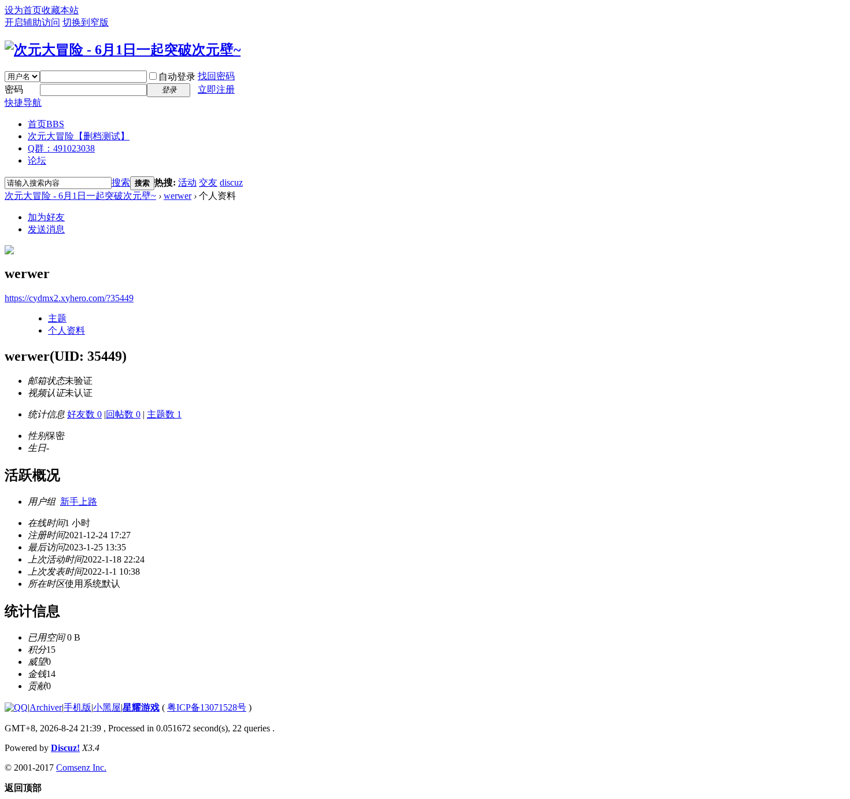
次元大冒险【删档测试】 (79, 136)
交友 (208, 182)
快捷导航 (23, 103)
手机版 (77, 707)
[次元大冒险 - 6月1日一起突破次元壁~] (123, 49)
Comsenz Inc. (81, 767)
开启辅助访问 (32, 22)
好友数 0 (84, 414)
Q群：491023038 (61, 148)
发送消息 (46, 229)
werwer (177, 196)
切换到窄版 (85, 22)
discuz (231, 182)
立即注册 (216, 89)
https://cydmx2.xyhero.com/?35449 (69, 298)
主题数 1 (164, 414)
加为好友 (46, 217)
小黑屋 (107, 707)
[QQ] (16, 707)
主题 (57, 318)
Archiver (45, 707)
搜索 (121, 182)
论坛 (37, 160)
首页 (46, 124)
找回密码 (216, 76)
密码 (14, 89)
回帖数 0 (123, 414)
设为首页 (23, 10)
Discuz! (65, 748)
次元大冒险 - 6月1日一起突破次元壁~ (80, 196)
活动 (187, 182)
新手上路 (78, 501)
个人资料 (66, 330)
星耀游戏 (141, 707)
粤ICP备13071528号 (206, 707)
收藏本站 (60, 10)
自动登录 (176, 77)
